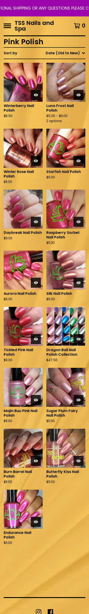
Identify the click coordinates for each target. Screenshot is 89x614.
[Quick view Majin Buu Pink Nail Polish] (36, 400)
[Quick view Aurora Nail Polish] (36, 283)
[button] (44, 8)
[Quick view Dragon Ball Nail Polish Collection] (78, 339)
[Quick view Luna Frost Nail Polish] (78, 95)
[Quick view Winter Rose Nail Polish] (36, 161)
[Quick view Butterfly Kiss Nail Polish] (78, 461)
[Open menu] (7, 26)
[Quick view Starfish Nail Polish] (78, 161)
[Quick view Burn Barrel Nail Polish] (36, 461)
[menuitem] (44, 53)
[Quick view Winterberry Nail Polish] (36, 95)
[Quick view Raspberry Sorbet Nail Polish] (78, 222)
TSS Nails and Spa (34, 26)
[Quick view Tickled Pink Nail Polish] (36, 339)
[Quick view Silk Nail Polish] (78, 283)
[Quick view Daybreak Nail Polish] (36, 222)
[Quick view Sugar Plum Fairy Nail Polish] (78, 400)
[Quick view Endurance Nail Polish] (36, 522)
